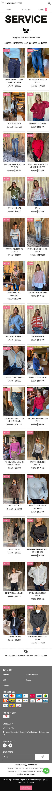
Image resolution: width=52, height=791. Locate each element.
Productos (6, 674)
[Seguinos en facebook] (10, 745)
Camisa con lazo (14, 208)
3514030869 (10, 728)
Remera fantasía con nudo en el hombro (37, 550)
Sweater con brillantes (37, 377)
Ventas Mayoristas (32, 674)
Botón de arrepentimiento (26, 774)
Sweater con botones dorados (14, 250)
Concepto (29, 680)
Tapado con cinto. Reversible (14, 294)
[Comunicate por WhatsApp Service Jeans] (46, 771)
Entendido (26, 787)
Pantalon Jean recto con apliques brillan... (14, 419)
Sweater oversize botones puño (38, 419)
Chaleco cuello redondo (37, 292)
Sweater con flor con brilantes (37, 507)
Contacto (6, 685)
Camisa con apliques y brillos (37, 594)
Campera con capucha (37, 123)
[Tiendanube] (26, 765)
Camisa (37, 208)
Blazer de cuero (14, 123)
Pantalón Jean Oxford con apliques (14, 165)
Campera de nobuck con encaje (37, 638)
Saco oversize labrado (14, 336)
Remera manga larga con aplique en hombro (38, 165)
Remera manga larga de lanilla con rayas (14, 463)
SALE (4, 680)
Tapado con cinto (14, 505)
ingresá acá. (40, 771)
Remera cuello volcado (14, 593)
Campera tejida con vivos (14, 377)
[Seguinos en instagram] (5, 745)
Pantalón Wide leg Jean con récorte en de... (14, 81)
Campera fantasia (14, 636)
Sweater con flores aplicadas (37, 463)
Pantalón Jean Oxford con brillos (37, 250)
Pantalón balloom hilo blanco (38, 81)
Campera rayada (37, 336)
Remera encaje (14, 549)
